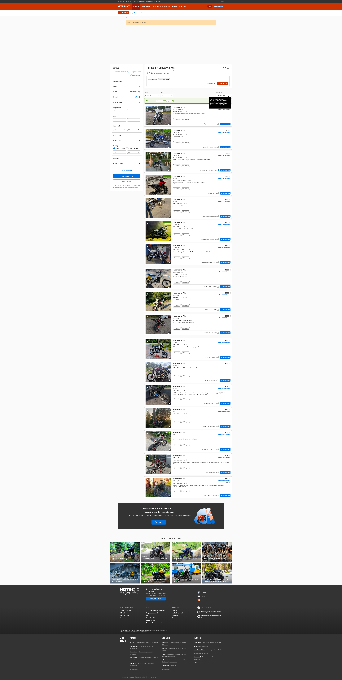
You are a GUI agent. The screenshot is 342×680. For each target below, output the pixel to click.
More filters (128, 170)
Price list (174, 610)
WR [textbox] (138, 97)
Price (115, 116)
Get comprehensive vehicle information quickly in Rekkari (211, 616)
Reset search (136, 75)
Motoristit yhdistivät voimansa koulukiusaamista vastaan (217, 552)
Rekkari (155, 1)
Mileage (115, 145)
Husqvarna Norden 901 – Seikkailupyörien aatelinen (125, 552)
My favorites (124, 615)
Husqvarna (126, 17)
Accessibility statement (154, 623)
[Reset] (140, 91)
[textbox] (125, 91)
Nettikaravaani (149, 1)
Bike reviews (172, 6)
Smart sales (182, 6)
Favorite (177, 119)
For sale (120, 17)
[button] (152, 94)
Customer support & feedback (156, 610)
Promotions (124, 618)
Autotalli (125, 1)
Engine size (117, 107)
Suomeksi (222, 1)
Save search (138, 13)
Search (137, 6)
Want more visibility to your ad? (165, 101)
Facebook (203, 592)
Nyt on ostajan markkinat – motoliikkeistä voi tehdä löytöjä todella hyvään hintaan (125, 573)
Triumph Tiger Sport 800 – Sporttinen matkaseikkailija (155, 573)
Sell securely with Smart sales (208, 607)
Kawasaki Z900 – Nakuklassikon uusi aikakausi (186, 573)
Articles (164, 6)
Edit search (124, 13)
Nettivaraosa (142, 1)
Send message (225, 124)
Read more (158, 522)
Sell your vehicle (218, 6)
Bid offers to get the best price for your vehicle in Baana (211, 612)
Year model (117, 126)
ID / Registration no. (135, 72)
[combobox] (127, 91)
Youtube (203, 596)
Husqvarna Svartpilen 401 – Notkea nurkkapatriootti (186, 552)
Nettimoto (124, 6)
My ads (122, 613)
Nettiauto (120, 1)
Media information (178, 613)
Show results (127, 176)
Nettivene (130, 1)
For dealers (175, 615)
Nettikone (136, 1)
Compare (186, 119)
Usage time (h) (133, 148)
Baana (159, 1)
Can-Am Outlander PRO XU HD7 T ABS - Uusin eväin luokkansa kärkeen (217, 573)
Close (229, 99)
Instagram (203, 600)
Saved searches (125, 610)
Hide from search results (147, 108)
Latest (143, 6)
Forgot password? (152, 613)
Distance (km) (120, 148)
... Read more (203, 70)
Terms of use (150, 620)
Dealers (148, 6)
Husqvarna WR (188, 115)
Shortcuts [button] (156, 6)
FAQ (147, 615)
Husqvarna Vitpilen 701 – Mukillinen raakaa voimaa (155, 552)
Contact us (175, 618)
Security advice (151, 618)
